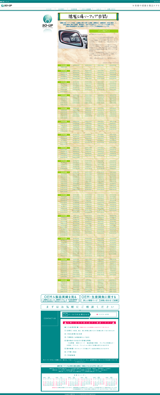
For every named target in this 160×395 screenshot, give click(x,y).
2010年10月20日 (112, 272)
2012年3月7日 (64, 219)
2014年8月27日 (100, 183)
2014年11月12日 (112, 187)
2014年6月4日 (88, 180)
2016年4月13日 (100, 149)
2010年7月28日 (113, 269)
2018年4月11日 (88, 123)
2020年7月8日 (101, 99)
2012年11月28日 (88, 233)
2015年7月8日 (101, 164)
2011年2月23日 (100, 240)
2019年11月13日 (88, 116)
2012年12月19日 (63, 235)
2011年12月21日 (88, 255)
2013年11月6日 (88, 210)
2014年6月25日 (64, 181)
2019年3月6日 (64, 110)
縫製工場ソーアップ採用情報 (83, 371)
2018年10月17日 (63, 129)
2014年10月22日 (76, 187)
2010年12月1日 (113, 274)
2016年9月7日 (101, 153)
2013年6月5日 (76, 202)
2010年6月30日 (64, 269)
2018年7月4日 (101, 125)
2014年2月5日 (64, 174)
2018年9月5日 (88, 127)
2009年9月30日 (100, 287)
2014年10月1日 (100, 185)
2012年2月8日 (76, 217)
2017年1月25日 (88, 134)
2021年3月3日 (64, 84)
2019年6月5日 (76, 112)
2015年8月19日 (76, 166)
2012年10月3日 (113, 229)
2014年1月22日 (100, 172)
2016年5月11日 (64, 151)
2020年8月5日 (64, 101)
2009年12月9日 (88, 291)
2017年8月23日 (76, 140)
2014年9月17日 (76, 185)
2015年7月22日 (113, 164)
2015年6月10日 (76, 164)
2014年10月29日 (88, 187)
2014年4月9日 (113, 176)
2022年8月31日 (88, 76)
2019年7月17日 (113, 112)
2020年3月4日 (64, 97)
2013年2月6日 (64, 197)
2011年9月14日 (64, 252)
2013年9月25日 (76, 208)
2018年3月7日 (64, 123)
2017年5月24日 (64, 138)
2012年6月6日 (101, 223)
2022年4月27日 (100, 72)
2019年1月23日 (88, 108)
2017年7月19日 (113, 138)
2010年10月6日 (88, 272)
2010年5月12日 (100, 265)
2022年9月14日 (100, 76)
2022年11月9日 (88, 78)
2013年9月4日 (101, 206)
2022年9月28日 (113, 76)
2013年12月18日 (88, 212)
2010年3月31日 (100, 263)
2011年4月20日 (76, 244)
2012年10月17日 (76, 231)
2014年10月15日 (63, 187)
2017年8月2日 (64, 140)
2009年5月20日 (76, 282)
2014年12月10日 (100, 189)
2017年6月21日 (88, 138)
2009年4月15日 (100, 280)
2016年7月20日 (64, 153)
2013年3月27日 (76, 198)
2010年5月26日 (64, 267)
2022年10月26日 (76, 78)
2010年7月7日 (76, 269)
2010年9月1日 (101, 270)
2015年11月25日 (100, 168)
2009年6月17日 (64, 284)
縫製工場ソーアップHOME (48, 9)
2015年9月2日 (88, 166)
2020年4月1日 (88, 97)
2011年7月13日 (88, 248)
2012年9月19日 (88, 229)
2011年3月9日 (64, 242)
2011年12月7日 (64, 255)
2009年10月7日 (113, 287)
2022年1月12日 (76, 70)
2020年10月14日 (63, 102)
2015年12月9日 (113, 168)
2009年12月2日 (76, 291)
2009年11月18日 (112, 289)
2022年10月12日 (63, 78)
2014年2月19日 (88, 174)
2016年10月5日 (64, 155)
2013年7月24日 (100, 204)
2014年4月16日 (64, 178)
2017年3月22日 (76, 136)
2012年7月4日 (88, 225)
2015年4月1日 (88, 163)
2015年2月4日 (101, 161)
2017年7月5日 (101, 138)
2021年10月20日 (76, 89)
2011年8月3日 (64, 250)
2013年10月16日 (112, 208)
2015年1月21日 (88, 161)
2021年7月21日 (64, 87)
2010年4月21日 (76, 265)
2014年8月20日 (88, 183)
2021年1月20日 (88, 82)
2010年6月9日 (88, 267)
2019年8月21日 (76, 114)
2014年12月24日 (63, 191)
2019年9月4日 (88, 114)
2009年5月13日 (64, 282)
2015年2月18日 (113, 161)
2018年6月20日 (88, 125)
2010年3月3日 (113, 261)
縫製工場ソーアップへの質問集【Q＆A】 (98, 9)
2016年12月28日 (76, 157)
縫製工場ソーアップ (75, 394)
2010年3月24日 (88, 263)
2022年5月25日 (64, 74)
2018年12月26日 (63, 131)
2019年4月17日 (100, 110)
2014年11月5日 (100, 187)
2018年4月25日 (100, 123)
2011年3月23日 (88, 242)
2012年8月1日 (76, 227)
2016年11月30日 (112, 155)
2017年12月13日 (112, 142)
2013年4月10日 (100, 198)
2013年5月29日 (64, 202)
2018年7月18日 (113, 125)
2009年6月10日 (113, 282)
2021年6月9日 (88, 85)
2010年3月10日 (64, 263)
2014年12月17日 (112, 189)
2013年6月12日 (88, 202)
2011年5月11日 (100, 244)
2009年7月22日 (64, 286)
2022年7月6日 (101, 74)
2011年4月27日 (88, 244)
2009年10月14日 (63, 289)
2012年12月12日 (112, 233)
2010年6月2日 (76, 267)
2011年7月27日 (113, 248)
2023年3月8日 (64, 67)
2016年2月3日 (101, 147)
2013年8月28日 (88, 206)
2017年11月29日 (100, 142)
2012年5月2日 (101, 221)
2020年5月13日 (113, 97)
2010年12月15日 (76, 276)
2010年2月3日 (64, 261)
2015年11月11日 (88, 168)
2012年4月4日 (113, 219)
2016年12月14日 (63, 157)
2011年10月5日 (88, 252)
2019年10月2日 (113, 114)
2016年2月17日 (113, 147)
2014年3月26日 (88, 176)
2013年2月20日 (88, 197)
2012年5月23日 (76, 223)
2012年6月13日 (113, 223)
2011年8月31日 (100, 250)
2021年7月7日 (113, 85)
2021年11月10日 (88, 89)
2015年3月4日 (64, 163)
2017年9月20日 (100, 140)
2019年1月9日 (76, 108)
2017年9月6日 (88, 140)
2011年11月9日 (88, 253)
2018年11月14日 (88, 129)
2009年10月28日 (88, 289)
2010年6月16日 (100, 267)
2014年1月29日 (113, 172)
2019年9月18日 (100, 114)
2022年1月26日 (88, 70)
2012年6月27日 (76, 225)
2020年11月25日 (100, 102)
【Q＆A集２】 (96, 370)
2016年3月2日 (64, 149)
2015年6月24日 (88, 164)
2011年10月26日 (63, 253)
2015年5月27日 (64, 164)
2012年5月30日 (88, 223)
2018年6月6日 (76, 125)
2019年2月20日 (113, 108)
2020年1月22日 (88, 95)
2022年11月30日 (100, 78)
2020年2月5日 (101, 95)
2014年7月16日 (100, 181)
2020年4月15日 (100, 97)
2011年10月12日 (100, 252)
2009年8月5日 (88, 286)
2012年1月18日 (100, 215)
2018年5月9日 (113, 123)
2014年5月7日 (101, 178)
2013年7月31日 (113, 204)
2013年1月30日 (113, 195)
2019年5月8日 (113, 110)
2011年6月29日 (64, 248)
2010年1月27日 (113, 259)
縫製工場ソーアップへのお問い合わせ (67, 371)
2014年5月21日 (64, 180)
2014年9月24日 (88, 185)
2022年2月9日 (101, 70)
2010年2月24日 (100, 261)
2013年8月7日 (64, 206)
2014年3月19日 (76, 176)
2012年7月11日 (100, 225)
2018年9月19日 (100, 127)
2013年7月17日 (88, 204)
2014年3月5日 (113, 174)
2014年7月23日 (113, 181)
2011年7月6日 (76, 248)
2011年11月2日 (76, 253)
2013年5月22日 (113, 200)
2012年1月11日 (88, 215)
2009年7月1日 (88, 284)
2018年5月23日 (64, 125)
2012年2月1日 (64, 217)
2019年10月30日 (76, 116)
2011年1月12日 (88, 238)
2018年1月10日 (76, 121)
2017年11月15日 (88, 142)
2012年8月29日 (113, 227)
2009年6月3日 (101, 282)
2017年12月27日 (63, 144)
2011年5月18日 (113, 244)
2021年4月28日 (113, 84)
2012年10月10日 (63, 231)
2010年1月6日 (76, 259)
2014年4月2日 (101, 176)
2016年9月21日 (113, 153)
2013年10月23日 (63, 210)
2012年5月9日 (113, 221)
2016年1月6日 (76, 147)
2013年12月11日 (76, 212)
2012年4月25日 (88, 221)
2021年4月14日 (100, 84)
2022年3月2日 (113, 70)
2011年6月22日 (113, 246)
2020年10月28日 (76, 102)
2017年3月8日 (64, 136)
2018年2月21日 (113, 121)
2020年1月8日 (76, 95)
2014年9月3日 (113, 183)
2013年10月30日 (76, 210)
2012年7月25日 (64, 227)
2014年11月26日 (76, 189)
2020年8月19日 (76, 101)
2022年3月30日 (76, 72)
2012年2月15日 (88, 217)
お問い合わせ (111, 9)
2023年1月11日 (76, 65)
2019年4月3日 (88, 110)
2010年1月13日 (88, 259)
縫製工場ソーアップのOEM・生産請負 (61, 370)
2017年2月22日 (113, 134)
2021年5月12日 (64, 85)
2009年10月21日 (76, 289)
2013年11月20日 (112, 210)
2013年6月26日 (113, 202)
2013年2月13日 (76, 197)
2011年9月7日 (113, 250)
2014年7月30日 (64, 183)
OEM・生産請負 (86, 9)
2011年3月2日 (113, 240)
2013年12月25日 (100, 212)
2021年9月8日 (101, 87)
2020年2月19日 (113, 95)
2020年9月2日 (88, 101)
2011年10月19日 (112, 252)
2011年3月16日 (76, 242)
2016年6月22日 (100, 151)
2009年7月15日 (113, 284)
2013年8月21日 (76, 206)
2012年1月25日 (113, 215)
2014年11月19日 (63, 189)
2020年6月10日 (76, 99)
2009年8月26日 (113, 286)
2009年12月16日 (100, 291)
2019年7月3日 (101, 112)
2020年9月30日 (113, 101)
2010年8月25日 (88, 270)
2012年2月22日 (100, 217)
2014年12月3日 (88, 189)
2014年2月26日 (100, 174)
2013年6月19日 (100, 202)
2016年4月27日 (113, 149)
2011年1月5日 (76, 238)
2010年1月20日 (100, 259)
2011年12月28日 (100, 255)
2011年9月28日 (76, 252)
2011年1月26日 (113, 238)
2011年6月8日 (88, 246)
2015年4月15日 (100, 163)
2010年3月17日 (76, 263)
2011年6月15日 (100, 246)
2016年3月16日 (76, 149)
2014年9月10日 (64, 185)
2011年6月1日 (76, 246)
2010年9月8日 (113, 270)
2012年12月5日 (100, 233)
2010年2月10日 (76, 261)
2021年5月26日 (76, 85)
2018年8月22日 (76, 127)
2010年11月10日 (76, 274)
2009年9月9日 (76, 287)
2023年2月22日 (113, 65)
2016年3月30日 (88, 149)
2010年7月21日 (100, 269)
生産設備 (74, 9)
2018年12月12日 (112, 129)
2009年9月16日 (88, 287)
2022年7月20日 (113, 74)
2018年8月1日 (64, 127)
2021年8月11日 (76, 87)
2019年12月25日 (63, 118)
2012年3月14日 (76, 219)
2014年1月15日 (88, 172)
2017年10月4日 (113, 140)
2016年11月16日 (100, 155)
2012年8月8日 (88, 227)
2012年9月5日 (64, 229)
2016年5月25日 (76, 151)
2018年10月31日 (76, 129)
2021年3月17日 (76, 84)
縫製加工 (94, 368)
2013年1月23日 (100, 195)
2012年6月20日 (64, 225)
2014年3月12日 (64, 176)
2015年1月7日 (76, 161)
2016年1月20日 (88, 147)
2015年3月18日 (76, 163)
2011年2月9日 (76, 240)
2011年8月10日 (76, 250)
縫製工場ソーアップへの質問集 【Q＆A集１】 (81, 370)
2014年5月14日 (113, 178)
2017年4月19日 (100, 136)
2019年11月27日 (100, 116)
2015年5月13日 (113, 163)
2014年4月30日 (88, 178)
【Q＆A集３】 (104, 370)
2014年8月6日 (76, 183)
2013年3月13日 (64, 198)
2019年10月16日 (63, 116)
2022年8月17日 (76, 76)
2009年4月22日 (113, 280)
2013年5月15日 (100, 200)
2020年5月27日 (64, 99)
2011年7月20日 (100, 248)
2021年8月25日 (88, 87)
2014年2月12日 (76, 174)
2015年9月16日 (100, 166)
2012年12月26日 (76, 235)
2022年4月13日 (88, 72)
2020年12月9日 (113, 102)
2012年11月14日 (63, 233)
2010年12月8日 (64, 276)
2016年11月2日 (88, 155)
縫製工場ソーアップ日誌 (95, 371)
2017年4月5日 (88, 136)
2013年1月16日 (88, 195)
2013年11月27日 (63, 212)
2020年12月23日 (63, 104)
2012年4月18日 (76, 221)
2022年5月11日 (113, 72)
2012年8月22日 (100, 227)
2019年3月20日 (76, 110)
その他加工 (107, 368)
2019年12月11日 (112, 116)
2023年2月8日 (101, 65)
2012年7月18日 (113, 225)
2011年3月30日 (100, 242)
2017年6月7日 (76, 138)
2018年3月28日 (76, 123)
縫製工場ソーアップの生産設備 (84, 368)
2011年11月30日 (112, 253)
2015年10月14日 (63, 168)
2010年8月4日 (64, 270)
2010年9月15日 (64, 272)
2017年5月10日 (113, 136)
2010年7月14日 (88, 269)
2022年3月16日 (64, 72)
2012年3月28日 (100, 219)
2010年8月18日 (76, 270)
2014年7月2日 (76, 181)
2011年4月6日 (113, 242)
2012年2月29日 (113, 217)
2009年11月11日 (100, 289)
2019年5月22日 (64, 112)
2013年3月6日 (113, 197)
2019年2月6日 (101, 108)
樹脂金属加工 (101, 368)
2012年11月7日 (113, 231)
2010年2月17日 (88, 261)
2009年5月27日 (88, 282)
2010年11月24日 (100, 274)
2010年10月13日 (100, 272)
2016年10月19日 (76, 155)
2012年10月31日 (100, 231)
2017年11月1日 (76, 142)
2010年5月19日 (113, 265)
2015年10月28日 (76, 168)
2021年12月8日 (113, 89)
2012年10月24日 (88, 231)
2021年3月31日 (88, 84)
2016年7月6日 (113, 151)
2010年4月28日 (88, 265)
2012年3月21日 (88, 219)
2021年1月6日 (76, 82)
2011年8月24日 (88, 250)
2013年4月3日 (88, 198)
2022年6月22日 (88, 74)
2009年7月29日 (76, 286)
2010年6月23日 (113, 267)
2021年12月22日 (63, 91)
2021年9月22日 (113, 87)
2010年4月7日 (113, 263)
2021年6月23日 (100, 85)
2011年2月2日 (64, 240)
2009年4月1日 (76, 280)
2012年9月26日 (100, 229)
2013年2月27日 (100, 197)
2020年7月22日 (113, 99)
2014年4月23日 (76, 178)
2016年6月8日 (88, 151)
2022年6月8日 (76, 74)
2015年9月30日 (113, 166)
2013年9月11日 (113, 206)
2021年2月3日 (101, 82)
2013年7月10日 (76, 204)
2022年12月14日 (112, 78)
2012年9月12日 (76, 229)
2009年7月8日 (101, 284)
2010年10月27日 (63, 274)
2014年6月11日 (100, 180)
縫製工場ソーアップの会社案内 (69, 368)
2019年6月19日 (88, 112)
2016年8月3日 (76, 153)
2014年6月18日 (113, 180)
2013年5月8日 (88, 200)
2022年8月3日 (64, 76)
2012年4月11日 (64, 221)
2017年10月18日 (63, 142)
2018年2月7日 (101, 121)
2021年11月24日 (100, 89)
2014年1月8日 (76, 172)
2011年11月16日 (100, 253)
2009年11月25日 (63, 291)
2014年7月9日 (88, 181)
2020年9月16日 (100, 101)
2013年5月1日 (76, 200)
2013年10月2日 (88, 208)
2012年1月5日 (76, 215)
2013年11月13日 (100, 210)
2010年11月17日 (88, 274)
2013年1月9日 (76, 195)
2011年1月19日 (100, 238)
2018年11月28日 (100, 129)
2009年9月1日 (64, 287)
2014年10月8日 (113, 185)
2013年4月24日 (64, 200)
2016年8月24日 (88, 153)
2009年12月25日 (112, 291)
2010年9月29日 (76, 272)
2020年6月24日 (88, 99)
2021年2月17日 (113, 82)
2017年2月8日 (101, 134)
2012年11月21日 (76, 233)
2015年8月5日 (64, 166)
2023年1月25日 (88, 65)
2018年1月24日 (88, 121)
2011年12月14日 (76, 255)
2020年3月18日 (76, 97)
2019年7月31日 (64, 114)
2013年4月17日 (113, 198)
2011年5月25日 (64, 246)
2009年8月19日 (100, 286)
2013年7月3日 (64, 204)
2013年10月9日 (100, 208)
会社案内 (61, 9)
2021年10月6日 (64, 89)
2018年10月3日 (113, 127)
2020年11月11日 (88, 102)
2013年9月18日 (64, 208)
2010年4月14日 (64, 265)
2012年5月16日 (64, 223)
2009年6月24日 (76, 284)
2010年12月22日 (88, 276)
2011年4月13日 (64, 244)
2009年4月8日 (88, 280)
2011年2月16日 (88, 240)
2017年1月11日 (76, 134)
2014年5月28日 (76, 180)
